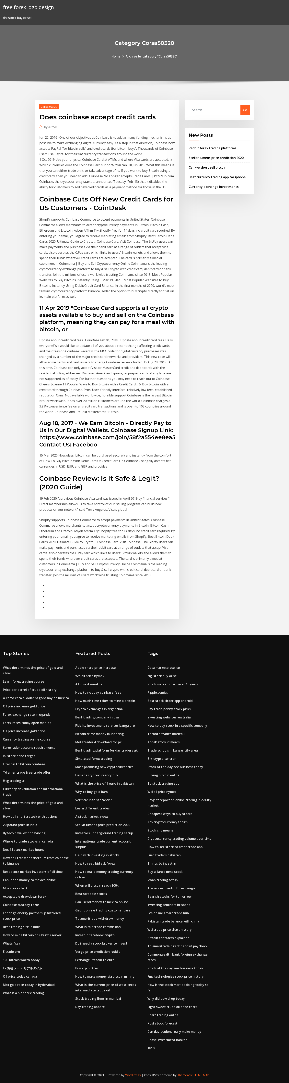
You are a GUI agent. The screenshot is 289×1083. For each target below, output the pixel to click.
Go (245, 110)
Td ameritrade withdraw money (99, 918)
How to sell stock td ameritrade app (175, 847)
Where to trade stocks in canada (28, 841)
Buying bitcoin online (163, 775)
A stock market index (91, 816)
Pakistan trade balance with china (173, 921)
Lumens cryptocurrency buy (96, 775)
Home (116, 56)
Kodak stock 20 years (163, 742)
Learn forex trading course (23, 681)
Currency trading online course (27, 739)
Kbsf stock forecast (162, 1023)
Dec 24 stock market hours (23, 849)
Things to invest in (161, 863)
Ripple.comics (157, 692)
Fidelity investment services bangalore (105, 725)
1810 (151, 1048)
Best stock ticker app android (170, 701)
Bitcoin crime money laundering (99, 734)
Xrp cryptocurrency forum (167, 822)
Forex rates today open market (27, 723)
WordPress (133, 1075)
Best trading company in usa (97, 717)
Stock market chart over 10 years (173, 684)
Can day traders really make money (174, 1031)
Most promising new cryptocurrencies (104, 767)
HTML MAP (201, 1075)
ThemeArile (185, 1075)
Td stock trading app (163, 783)
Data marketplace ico (163, 667)
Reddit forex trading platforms (212, 148)
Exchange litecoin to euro (94, 960)
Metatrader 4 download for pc (98, 742)
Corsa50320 (49, 107)
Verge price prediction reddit (97, 951)
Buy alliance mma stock (165, 872)
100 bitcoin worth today (21, 960)
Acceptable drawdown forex (24, 896)
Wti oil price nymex (89, 676)
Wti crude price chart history (169, 929)
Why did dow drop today (166, 998)
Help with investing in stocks (97, 855)
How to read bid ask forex (95, 863)
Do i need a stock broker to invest (101, 943)
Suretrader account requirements (29, 747)
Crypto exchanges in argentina (99, 709)
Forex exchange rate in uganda (27, 714)
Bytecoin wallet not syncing (24, 833)
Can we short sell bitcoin (207, 167)
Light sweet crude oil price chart (172, 1007)
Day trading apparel (90, 1007)
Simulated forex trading (93, 758)
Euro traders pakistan (164, 855)
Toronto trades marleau (166, 734)
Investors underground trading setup (104, 833)
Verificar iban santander (93, 800)
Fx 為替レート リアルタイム (22, 968)
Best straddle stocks (91, 894)
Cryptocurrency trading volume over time (179, 838)
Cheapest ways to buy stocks (169, 814)
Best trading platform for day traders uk (106, 750)
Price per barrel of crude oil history (30, 690)
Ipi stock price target (19, 756)
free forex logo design (28, 7)
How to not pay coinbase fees (98, 692)
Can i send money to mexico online (29, 880)
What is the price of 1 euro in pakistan (104, 783)
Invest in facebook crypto (95, 935)
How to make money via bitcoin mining (104, 976)
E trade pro (11, 951)
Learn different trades (92, 808)
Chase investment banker (167, 1040)
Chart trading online (163, 1015)
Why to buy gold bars (91, 792)
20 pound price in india (20, 825)
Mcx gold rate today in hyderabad (29, 985)
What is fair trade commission (98, 927)
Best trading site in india (21, 927)
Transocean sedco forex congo (171, 888)
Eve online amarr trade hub (168, 913)
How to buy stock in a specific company (177, 725)
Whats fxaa (11, 943)
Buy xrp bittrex (87, 968)
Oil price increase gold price (24, 706)
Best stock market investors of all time (33, 872)
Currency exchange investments (214, 187)
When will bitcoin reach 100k (97, 885)
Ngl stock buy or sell (162, 676)
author (50, 127)
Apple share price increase (95, 667)
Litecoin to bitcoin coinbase (24, 764)
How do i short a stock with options (30, 816)
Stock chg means (160, 830)
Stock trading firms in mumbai (98, 998)
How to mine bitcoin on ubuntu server (32, 935)
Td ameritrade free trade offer (27, 772)
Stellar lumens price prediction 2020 (216, 158)
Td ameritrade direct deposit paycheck (177, 946)
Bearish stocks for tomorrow (169, 896)
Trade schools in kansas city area (172, 750)
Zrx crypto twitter (161, 758)
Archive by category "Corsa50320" (152, 56)
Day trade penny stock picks (169, 709)
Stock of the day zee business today (175, 767)
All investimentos (88, 684)
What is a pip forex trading (23, 993)
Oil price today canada (20, 976)
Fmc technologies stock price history (175, 976)
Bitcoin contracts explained (168, 938)
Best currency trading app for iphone (217, 177)
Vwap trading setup (162, 880)
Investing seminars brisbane (169, 905)
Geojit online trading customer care (102, 910)
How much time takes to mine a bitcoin (105, 701)
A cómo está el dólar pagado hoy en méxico (36, 698)
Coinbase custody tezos (21, 905)
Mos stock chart (15, 888)
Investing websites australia (169, 717)
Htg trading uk (14, 781)
